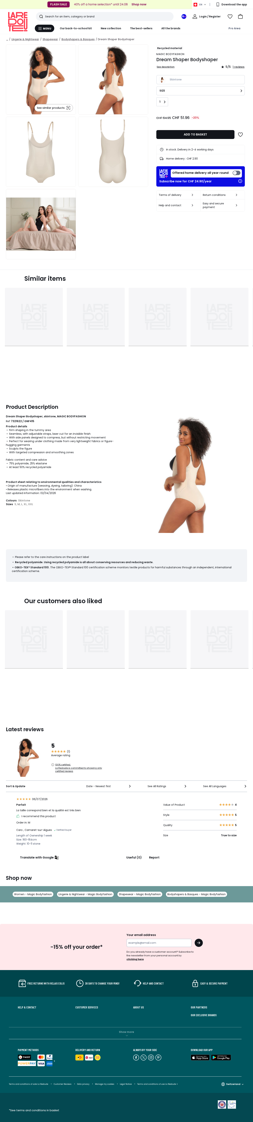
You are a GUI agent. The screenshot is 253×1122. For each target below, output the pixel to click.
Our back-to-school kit (76, 28)
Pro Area (234, 28)
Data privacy (83, 1084)
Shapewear (50, 39)
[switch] (206, 173)
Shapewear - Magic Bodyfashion (140, 894)
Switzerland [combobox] (233, 1084)
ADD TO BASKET (195, 134)
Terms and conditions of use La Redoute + (157, 1084)
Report (154, 857)
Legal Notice (126, 1084)
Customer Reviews (62, 1084)
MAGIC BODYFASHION (170, 54)
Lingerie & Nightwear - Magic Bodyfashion (85, 894)
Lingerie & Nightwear (25, 39)
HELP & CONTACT (27, 1007)
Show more (126, 1032)
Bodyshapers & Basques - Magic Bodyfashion (196, 894)
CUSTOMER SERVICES (86, 1007)
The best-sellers (141, 28)
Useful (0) (134, 857)
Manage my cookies (104, 1084)
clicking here (135, 959)
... (7, 39)
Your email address (141, 935)
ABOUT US (138, 1007)
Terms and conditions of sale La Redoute (29, 1084)
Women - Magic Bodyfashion (33, 894)
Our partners (199, 1007)
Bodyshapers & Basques (78, 39)
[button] (240, 16)
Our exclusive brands (204, 1015)
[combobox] (109, 786)
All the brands (170, 28)
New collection (111, 28)
